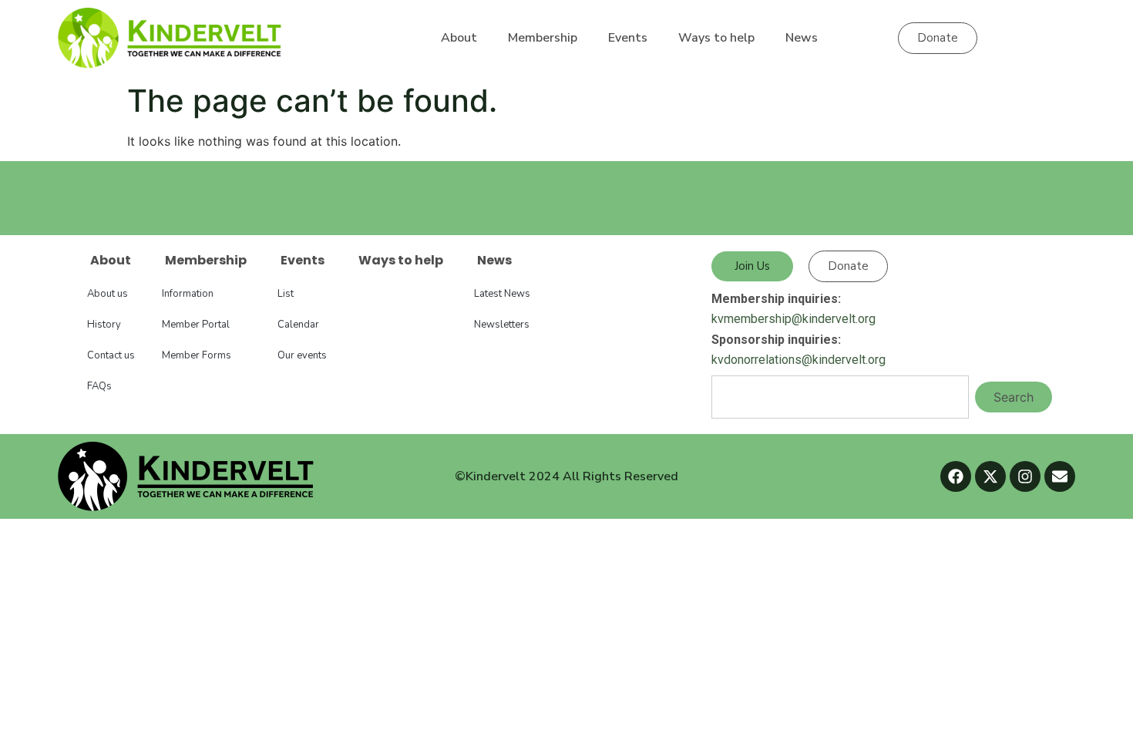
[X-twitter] (990, 476)
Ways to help (716, 37)
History (104, 324)
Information (187, 294)
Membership (542, 37)
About (459, 37)
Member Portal (196, 324)
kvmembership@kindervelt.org (793, 318)
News (801, 37)
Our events (302, 355)
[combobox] (840, 397)
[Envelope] (1059, 476)
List (285, 294)
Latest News (502, 294)
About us (107, 294)
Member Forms (196, 355)
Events (627, 37)
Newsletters (502, 324)
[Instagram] (1025, 476)
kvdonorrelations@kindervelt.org (798, 359)
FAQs (99, 386)
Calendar (298, 324)
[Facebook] (955, 476)
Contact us (111, 355)
